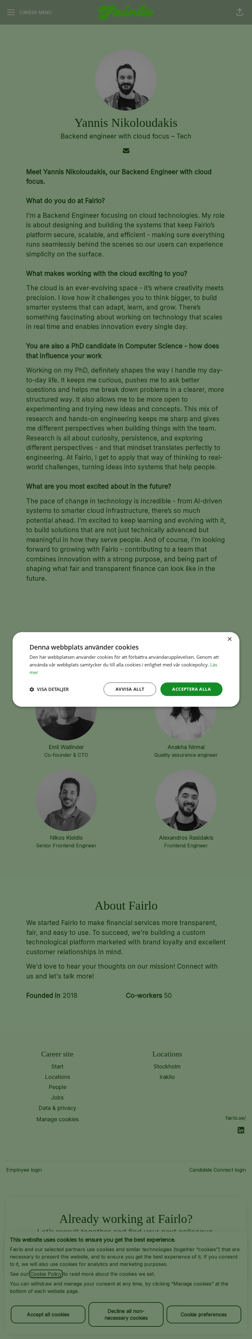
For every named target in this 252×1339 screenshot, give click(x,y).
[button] (49, 689)
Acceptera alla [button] (191, 689)
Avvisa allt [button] (130, 689)
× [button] (229, 639)
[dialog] (126, 669)
